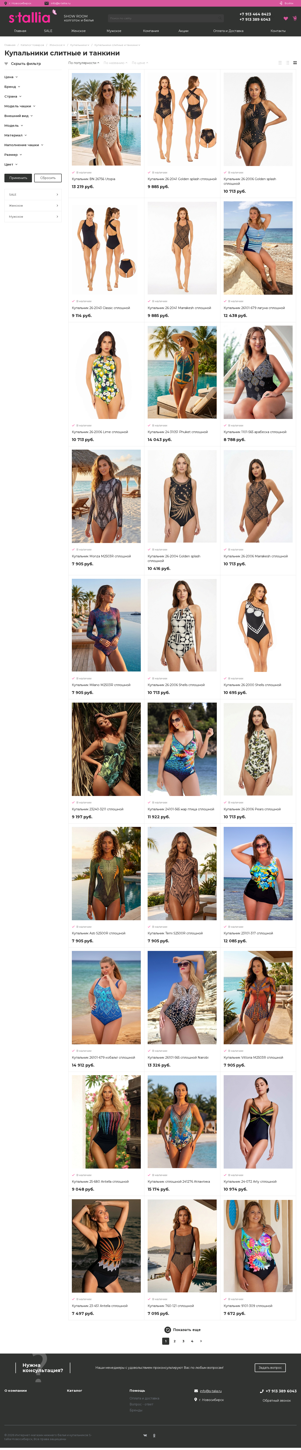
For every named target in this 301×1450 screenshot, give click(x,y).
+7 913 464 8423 (255, 14)
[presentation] (75, 120)
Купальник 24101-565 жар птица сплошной (181, 809)
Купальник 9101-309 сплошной (248, 1306)
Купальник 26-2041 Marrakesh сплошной (179, 308)
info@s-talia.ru (211, 1391)
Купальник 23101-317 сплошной (248, 933)
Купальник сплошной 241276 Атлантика (179, 1182)
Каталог (74, 1391)
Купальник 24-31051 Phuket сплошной (178, 432)
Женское (16, 205)
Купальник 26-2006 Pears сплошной (252, 809)
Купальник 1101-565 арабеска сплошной (255, 432)
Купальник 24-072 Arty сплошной (250, 1182)
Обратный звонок (277, 1401)
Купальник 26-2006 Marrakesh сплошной (256, 556)
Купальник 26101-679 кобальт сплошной (103, 1058)
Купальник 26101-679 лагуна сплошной (254, 308)
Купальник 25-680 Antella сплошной (100, 1182)
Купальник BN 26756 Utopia (93, 179)
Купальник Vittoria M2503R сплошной (253, 1058)
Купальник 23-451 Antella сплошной (100, 1306)
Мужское (16, 216)
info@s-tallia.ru (61, 3)
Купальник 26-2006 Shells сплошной (176, 685)
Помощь (137, 1391)
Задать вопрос (270, 1368)
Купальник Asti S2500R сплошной (98, 933)
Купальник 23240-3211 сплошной (97, 809)
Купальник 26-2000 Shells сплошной (252, 685)
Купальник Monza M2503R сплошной (101, 556)
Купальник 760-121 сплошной (171, 1306)
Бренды (136, 1410)
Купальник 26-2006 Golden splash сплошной (250, 181)
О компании (15, 1391)
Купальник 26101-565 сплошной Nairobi (178, 1058)
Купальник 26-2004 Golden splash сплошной (174, 558)
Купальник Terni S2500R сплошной (175, 933)
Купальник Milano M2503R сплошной (101, 685)
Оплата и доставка (144, 1398)
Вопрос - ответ (141, 1404)
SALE (12, 194)
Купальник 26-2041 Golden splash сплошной (182, 179)
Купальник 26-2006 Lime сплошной (100, 432)
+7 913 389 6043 (255, 19)
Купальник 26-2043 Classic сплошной (101, 308)
